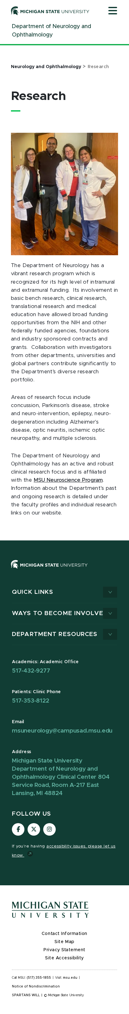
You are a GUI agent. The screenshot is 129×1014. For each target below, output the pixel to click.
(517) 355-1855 (39, 977)
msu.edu (70, 977)
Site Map (64, 942)
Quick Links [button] (32, 592)
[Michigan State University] (50, 10)
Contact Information (64, 934)
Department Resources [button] (55, 634)
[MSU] (64, 570)
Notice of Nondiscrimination (36, 986)
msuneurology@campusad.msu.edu (62, 731)
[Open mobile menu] (112, 11)
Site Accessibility (64, 958)
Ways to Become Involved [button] (60, 613)
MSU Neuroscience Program (68, 480)
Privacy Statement (64, 950)
